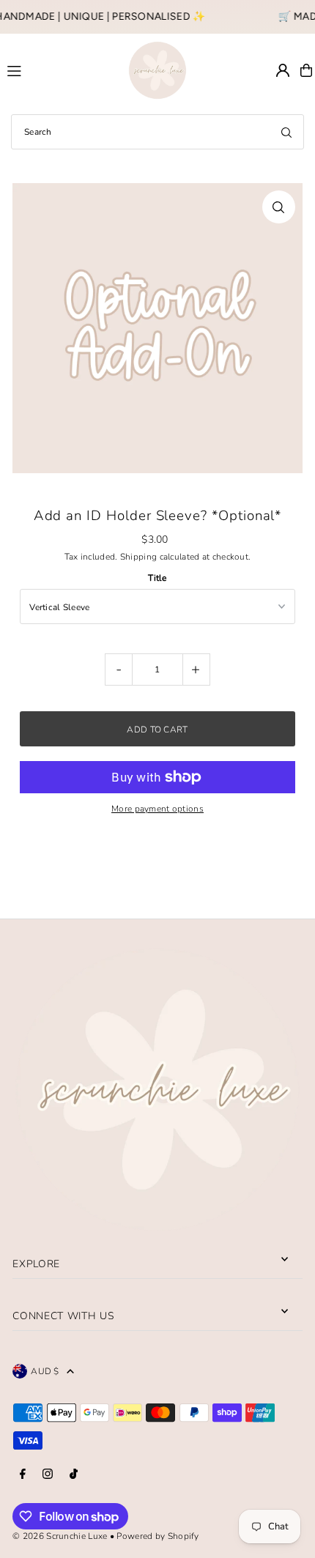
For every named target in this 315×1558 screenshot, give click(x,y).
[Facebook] (23, 1475)
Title (157, 578)
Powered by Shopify (157, 1536)
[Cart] (306, 70)
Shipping (138, 557)
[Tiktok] (74, 1475)
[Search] (286, 131)
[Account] (282, 70)
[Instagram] (47, 1475)
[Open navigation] (61, 69)
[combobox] (157, 131)
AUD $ (45, 1371)
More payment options (157, 809)
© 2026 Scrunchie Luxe (59, 1536)
